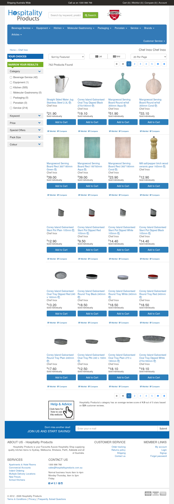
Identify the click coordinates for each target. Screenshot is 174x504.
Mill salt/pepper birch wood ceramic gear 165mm (153, 165)
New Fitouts (15, 476)
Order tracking (119, 446)
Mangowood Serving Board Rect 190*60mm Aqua (90, 166)
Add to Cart (61, 122)
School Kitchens (17, 479)
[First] (116, 63)
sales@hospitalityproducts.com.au (65, 467)
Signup (163, 452)
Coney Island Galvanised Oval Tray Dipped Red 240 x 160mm (61, 294)
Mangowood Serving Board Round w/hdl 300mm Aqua (119, 102)
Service (134, 28)
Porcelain (120, 28)
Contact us (120, 456)
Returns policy (118, 449)
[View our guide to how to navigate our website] (61, 409)
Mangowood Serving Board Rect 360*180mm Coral (121, 166)
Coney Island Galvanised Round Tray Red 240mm (152, 292)
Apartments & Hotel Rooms (22, 464)
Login (164, 449)
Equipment (42, 28)
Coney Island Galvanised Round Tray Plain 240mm (60, 356)
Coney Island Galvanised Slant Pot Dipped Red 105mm (91, 230)
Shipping (121, 452)
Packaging (104, 28)
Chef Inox (23, 49)
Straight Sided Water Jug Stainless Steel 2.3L (60, 101)
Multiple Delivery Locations (22, 473)
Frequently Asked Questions (52, 499)
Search (91, 15)
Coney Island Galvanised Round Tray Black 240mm (92, 292)
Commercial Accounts (20, 467)
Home (13, 49)
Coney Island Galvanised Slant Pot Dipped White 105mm (121, 230)
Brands (148, 28)
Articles (16, 34)
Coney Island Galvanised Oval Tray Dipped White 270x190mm (152, 358)
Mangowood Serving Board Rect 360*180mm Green (60, 166)
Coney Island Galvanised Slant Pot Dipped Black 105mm (152, 230)
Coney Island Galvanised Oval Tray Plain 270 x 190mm (121, 358)
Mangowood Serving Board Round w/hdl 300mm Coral (150, 102)
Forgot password (158, 456)
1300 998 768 (85, 2)
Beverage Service (21, 28)
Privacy (32, 499)
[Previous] (123, 63)
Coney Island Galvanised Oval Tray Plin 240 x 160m (92, 356)
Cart (126, 2)
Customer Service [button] (153, 41)
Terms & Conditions (17, 499)
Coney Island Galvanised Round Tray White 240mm (122, 292)
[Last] (164, 63)
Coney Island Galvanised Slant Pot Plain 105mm (60, 228)
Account (163, 2)
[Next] (158, 63)
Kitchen (58, 28)
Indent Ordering (16, 470)
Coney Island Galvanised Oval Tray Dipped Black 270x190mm (91, 102)
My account (161, 446)
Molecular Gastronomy (80, 28)
